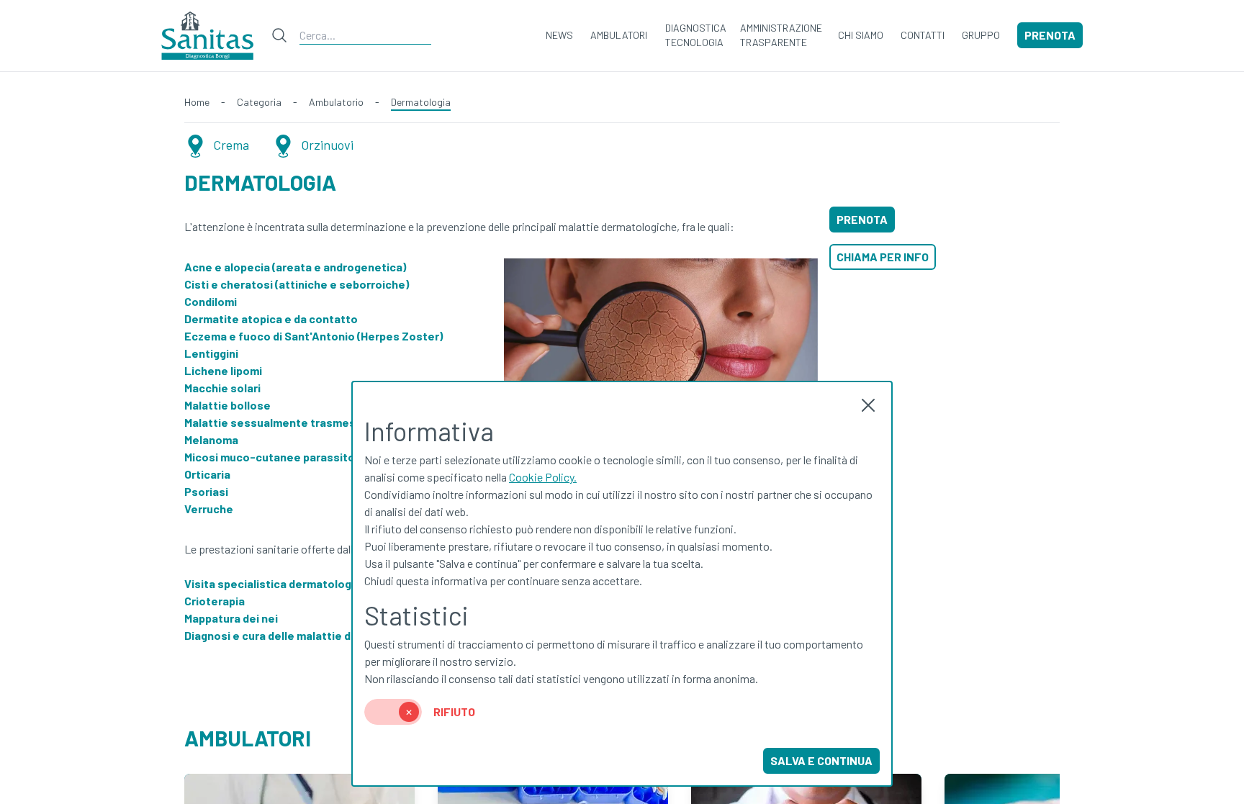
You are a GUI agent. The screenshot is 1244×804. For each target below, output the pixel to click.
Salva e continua (821, 760)
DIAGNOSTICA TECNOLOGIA (695, 35)
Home (196, 102)
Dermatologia (421, 102)
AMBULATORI (618, 35)
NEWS (559, 35)
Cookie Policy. (543, 477)
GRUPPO (981, 35)
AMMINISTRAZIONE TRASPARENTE (781, 35)
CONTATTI (923, 35)
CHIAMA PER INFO (883, 256)
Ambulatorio (336, 102)
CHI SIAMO (860, 35)
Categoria (259, 102)
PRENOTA (1050, 35)
